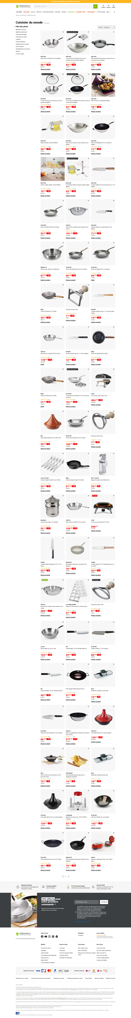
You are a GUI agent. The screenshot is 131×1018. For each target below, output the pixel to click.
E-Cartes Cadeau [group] (101, 12)
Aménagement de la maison (23, 49)
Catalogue (43, 950)
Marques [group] (109, 12)
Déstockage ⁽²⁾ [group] (91, 12)
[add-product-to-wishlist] (63, 32)
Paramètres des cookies (22, 978)
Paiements (62, 950)
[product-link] (53, 50)
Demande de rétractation (66, 957)
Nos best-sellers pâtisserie (104, 950)
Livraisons (62, 948)
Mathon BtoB (44, 960)
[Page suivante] (68, 876)
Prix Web (95, 495)
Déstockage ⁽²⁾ (96, 74)
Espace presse (45, 957)
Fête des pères (23, 15)
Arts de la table (19, 46)
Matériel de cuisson (21, 29)
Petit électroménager (21, 34)
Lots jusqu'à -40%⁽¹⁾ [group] (81, 12)
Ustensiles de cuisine (21, 37)
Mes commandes (82, 950)
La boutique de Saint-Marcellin (48, 955)
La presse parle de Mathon (48, 962)
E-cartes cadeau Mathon (103, 957)
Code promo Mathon (102, 960)
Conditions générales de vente (74, 978)
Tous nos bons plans (102, 955)
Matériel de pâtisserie (21, 32)
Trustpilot (80, 935)
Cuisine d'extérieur (20, 41)
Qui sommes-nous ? (46, 948)
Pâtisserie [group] (39, 12)
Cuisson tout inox (101, 948)
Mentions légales (99, 978)
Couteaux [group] (63, 12)
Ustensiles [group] (57, 12)
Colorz (113, 978)
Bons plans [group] (27, 12)
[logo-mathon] (23, 6)
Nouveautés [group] (70, 12)
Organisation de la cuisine (22, 44)
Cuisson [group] (33, 12)
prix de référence (31, 999)
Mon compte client (83, 948)
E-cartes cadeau (20, 54)
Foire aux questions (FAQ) (66, 953)
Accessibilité (88, 978)
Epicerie (18, 51)
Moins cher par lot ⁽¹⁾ (72, 32)
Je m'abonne (104, 902)
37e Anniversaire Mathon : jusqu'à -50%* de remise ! (65, 1)
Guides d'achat (44, 953)
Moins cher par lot (101, 953)
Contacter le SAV (64, 955)
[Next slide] (112, 12)
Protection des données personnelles (40, 978)
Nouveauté (44, 580)
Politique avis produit (58, 978)
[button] (113, 6)
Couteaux (18, 39)
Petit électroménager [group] (48, 12)
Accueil (17, 15)
